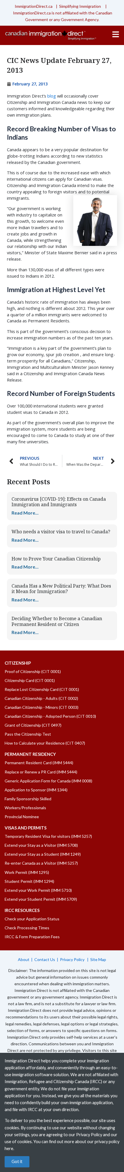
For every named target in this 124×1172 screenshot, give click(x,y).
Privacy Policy (72, 959)
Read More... (25, 512)
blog (51, 96)
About (23, 959)
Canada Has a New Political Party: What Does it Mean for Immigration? (61, 589)
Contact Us (44, 959)
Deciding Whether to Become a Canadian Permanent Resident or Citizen (57, 621)
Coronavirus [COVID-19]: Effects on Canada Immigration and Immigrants (59, 502)
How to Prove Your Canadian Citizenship (56, 559)
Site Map (98, 959)
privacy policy (107, 1141)
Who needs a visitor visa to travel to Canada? (61, 531)
